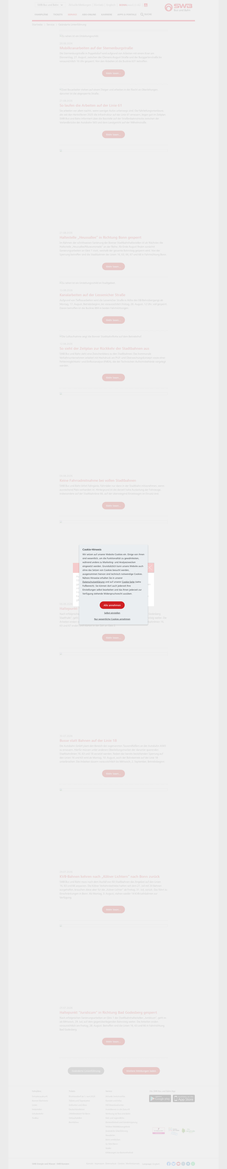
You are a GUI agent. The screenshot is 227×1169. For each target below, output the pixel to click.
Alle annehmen (112, 605)
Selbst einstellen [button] (112, 613)
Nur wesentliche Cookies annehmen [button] (112, 619)
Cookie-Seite (128, 582)
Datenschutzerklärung (93, 582)
